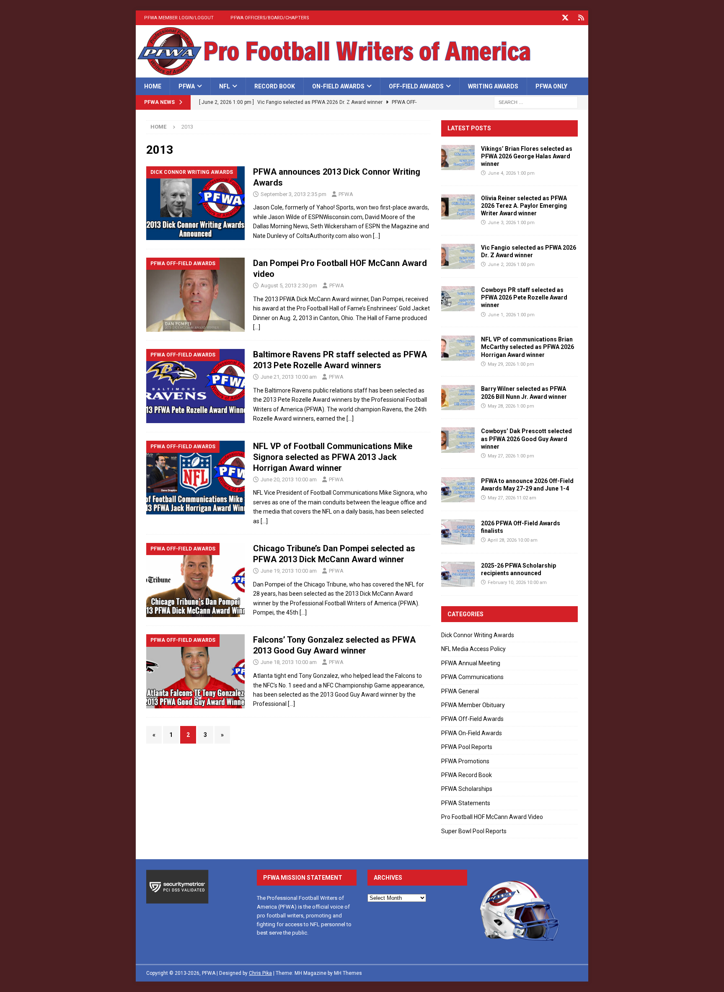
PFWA (186, 86)
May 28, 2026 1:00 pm (511, 406)
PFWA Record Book (466, 775)
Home (152, 86)
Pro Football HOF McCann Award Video (492, 817)
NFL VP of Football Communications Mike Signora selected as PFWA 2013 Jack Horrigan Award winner (332, 457)
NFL (224, 86)
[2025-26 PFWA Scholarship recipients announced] (458, 574)
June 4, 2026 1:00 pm (511, 173)
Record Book (274, 86)
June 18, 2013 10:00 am (289, 662)
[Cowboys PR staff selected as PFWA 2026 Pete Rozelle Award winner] (458, 298)
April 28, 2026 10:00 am (513, 540)
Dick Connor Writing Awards (477, 635)
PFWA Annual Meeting (470, 663)
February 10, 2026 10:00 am (517, 582)
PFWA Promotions (465, 761)
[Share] (581, 17)
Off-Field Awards (416, 86)
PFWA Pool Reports (466, 747)
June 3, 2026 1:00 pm (511, 222)
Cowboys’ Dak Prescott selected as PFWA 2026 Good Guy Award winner (526, 439)
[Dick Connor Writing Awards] (195, 203)
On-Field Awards (338, 86)
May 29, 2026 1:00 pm (511, 364)
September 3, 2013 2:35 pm (293, 194)
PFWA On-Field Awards (471, 733)
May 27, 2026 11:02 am (512, 498)
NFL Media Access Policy (473, 649)
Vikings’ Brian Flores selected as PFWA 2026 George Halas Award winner (526, 156)
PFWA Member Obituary (473, 705)
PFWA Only (551, 86)
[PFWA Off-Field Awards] (195, 295)
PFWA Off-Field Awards (472, 719)
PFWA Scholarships (466, 788)
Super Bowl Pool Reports (474, 831)
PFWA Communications (472, 677)
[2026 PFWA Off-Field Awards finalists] (458, 532)
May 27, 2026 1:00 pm (511, 456)
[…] (376, 235)
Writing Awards (493, 86)
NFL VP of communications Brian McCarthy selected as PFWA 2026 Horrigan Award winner (527, 347)
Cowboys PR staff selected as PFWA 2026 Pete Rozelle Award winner (524, 297)
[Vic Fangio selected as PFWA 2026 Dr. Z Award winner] (458, 256)
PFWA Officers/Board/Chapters (269, 18)
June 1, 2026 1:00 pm (511, 315)
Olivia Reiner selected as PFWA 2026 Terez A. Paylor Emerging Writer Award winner (524, 206)
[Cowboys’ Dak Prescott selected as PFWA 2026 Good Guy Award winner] (458, 439)
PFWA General (460, 691)
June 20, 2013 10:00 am (289, 479)
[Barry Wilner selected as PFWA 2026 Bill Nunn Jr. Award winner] (458, 397)
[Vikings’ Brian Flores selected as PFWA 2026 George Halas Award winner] (458, 157)
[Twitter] (565, 17)
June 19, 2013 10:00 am (289, 571)
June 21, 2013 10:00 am (289, 377)
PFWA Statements (465, 803)
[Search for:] (536, 102)
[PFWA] (362, 73)
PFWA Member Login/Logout (179, 18)
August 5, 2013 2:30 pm (289, 285)
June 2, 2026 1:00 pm (511, 264)
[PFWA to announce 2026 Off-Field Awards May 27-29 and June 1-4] (458, 489)
